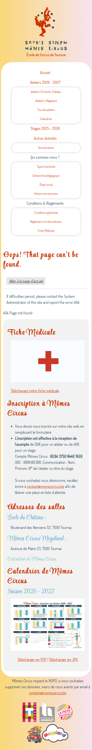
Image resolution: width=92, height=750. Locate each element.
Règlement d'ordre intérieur (46, 221)
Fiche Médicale (46, 230)
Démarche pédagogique (46, 175)
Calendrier (46, 119)
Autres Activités (45, 138)
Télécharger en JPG (63, 659)
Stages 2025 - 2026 (45, 128)
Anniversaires (46, 147)
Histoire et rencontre (46, 193)
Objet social (46, 184)
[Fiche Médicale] (48, 360)
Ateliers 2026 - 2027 (45, 82)
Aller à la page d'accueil (26, 281)
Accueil (45, 72)
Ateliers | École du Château (46, 92)
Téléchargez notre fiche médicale (35, 390)
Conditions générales (46, 212)
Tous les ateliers (46, 110)
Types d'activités (46, 166)
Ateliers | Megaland (46, 101)
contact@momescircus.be (45, 486)
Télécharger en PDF (32, 659)
